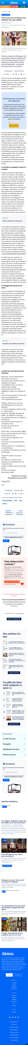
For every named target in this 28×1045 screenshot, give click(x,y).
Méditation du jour (11, 749)
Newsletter (14, 995)
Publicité (14, 1005)
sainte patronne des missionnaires (14, 254)
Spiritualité (3, 11)
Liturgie (4, 840)
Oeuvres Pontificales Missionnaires (17, 25)
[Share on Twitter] (18, 74)
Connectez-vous (20, 613)
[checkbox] (3, 536)
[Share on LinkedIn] (16, 74)
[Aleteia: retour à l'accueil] (14, 2)
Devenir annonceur (14, 1032)
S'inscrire (6, 540)
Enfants (4, 806)
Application (14, 997)
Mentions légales (14, 1029)
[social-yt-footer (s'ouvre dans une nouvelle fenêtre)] (10, 1017)
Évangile (7, 744)
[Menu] (4, 2)
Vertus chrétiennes (7, 866)
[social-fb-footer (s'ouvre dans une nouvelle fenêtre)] (12, 1017)
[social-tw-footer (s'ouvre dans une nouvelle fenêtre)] (15, 1017)
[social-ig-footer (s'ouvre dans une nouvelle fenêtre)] (18, 1017)
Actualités (14, 983)
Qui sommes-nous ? (14, 1027)
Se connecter (18, 975)
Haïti (4, 891)
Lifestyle (14, 985)
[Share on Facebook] (13, 74)
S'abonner (9, 975)
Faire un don (13, 125)
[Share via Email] (21, 74)
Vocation (4, 503)
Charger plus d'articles (14, 672)
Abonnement (14, 1001)
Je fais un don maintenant (11, 581)
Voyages (5, 919)
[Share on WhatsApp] (23, 74)
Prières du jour (9, 755)
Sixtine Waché (4, 25)
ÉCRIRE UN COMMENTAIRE (14, 619)
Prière (9, 11)
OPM (16, 500)
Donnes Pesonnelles (14, 1037)
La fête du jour (9, 739)
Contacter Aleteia (14, 1035)
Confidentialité (14, 1040)
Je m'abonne (5, 6)
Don (14, 1003)
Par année (14, 1012)
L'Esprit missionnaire (7, 500)
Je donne (13, 6)
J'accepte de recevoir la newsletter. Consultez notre (14, 537)
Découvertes (14, 989)
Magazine (14, 999)
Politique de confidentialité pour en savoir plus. (13, 537)
